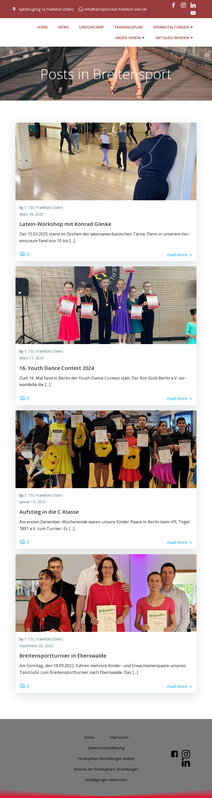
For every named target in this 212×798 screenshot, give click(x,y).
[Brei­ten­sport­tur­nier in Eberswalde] (106, 592)
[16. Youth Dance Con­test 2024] (106, 305)
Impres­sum (119, 737)
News (63, 27)
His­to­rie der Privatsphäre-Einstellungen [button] (106, 769)
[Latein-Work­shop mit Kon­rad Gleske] (106, 161)
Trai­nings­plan (128, 27)
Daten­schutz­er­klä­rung (106, 747)
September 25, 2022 (36, 645)
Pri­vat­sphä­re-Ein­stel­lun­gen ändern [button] (106, 758)
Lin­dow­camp (91, 27)
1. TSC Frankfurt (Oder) (43, 207)
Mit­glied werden (172, 37)
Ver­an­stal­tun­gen (171, 27)
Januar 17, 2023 (32, 501)
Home (42, 27)
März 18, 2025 (31, 214)
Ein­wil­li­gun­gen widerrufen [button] (106, 779)
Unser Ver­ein (128, 37)
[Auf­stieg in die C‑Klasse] (106, 449)
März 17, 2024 (31, 357)
